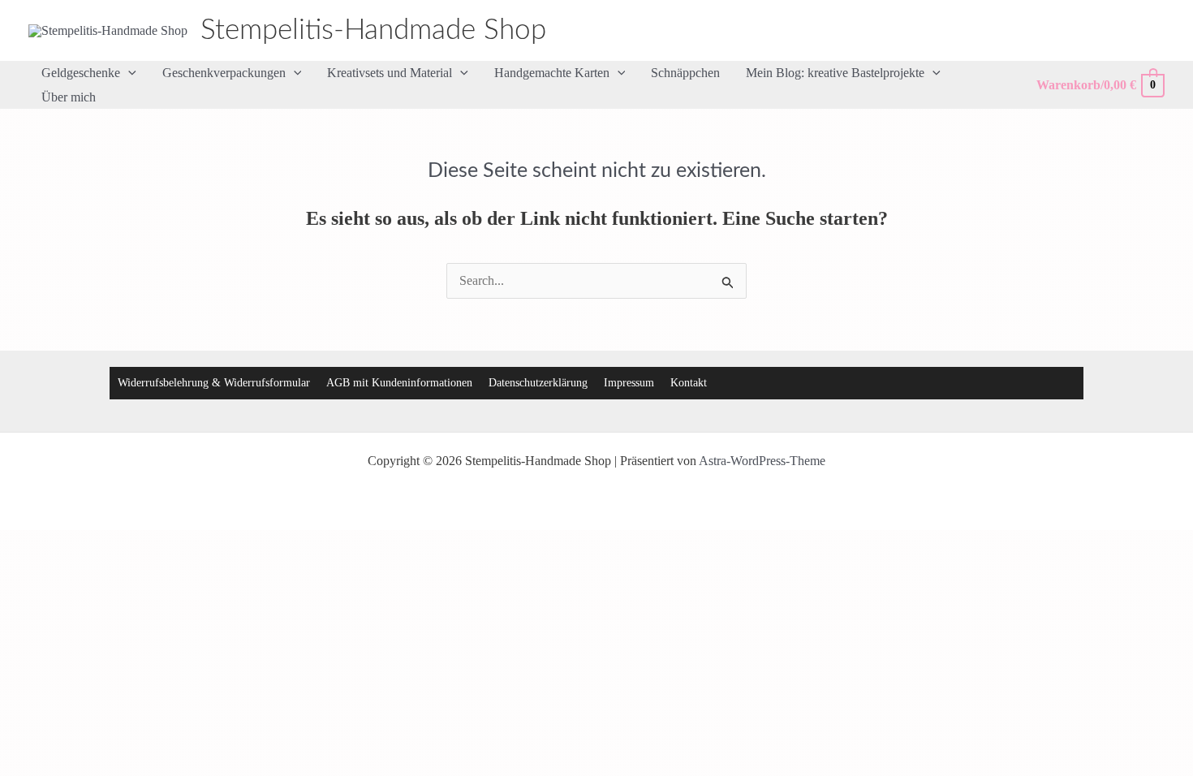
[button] (128, 73)
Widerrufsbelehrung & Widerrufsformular (214, 383)
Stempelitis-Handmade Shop (373, 30)
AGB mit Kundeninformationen (399, 383)
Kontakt (688, 383)
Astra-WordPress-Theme (762, 461)
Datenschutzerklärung (538, 383)
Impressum (629, 383)
